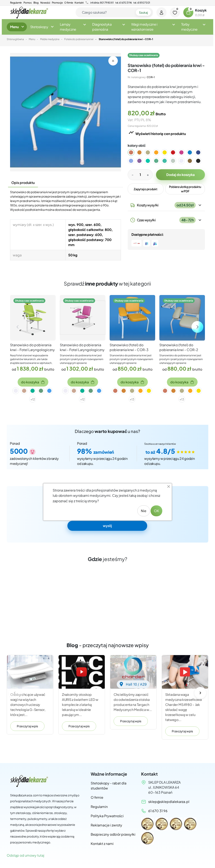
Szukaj (143, 12)
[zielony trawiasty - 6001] (150, 161)
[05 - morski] (32, 391)
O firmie (68, 2)
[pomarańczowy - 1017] (142, 152)
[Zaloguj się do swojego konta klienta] (161, 12)
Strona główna (15, 39)
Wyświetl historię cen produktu (157, 133)
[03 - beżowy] (24, 391)
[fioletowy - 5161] (142, 161)
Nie (143, 511)
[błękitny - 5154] (133, 161)
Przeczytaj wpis (27, 726)
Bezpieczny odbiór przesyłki (113, 834)
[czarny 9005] (201, 161)
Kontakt (79, 2)
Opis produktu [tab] (23, 182)
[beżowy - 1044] (150, 152)
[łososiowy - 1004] (133, 152)
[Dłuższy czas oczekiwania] (33, 317)
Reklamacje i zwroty (106, 825)
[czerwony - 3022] (175, 152)
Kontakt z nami (102, 843)
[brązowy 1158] (192, 161)
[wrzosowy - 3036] (184, 152)
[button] (188, 12)
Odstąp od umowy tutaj (25, 855)
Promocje (57, 2)
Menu (32, 39)
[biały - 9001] (184, 161)
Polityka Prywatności (107, 816)
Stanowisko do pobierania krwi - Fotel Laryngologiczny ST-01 (82, 350)
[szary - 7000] (175, 161)
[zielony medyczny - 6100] (167, 161)
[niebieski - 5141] (192, 152)
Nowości (45, 2)
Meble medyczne (49, 39)
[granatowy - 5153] (201, 152)
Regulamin (16, 2)
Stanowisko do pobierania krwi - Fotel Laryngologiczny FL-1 (32, 350)
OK (156, 511)
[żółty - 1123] (167, 152)
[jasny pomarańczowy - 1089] (159, 152)
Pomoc (28, 2)
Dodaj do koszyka (180, 174)
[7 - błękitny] (49, 391)
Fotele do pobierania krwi (78, 39)
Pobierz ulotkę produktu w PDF (185, 189)
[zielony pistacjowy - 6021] (159, 161)
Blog (36, 2)
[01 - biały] (16, 391)
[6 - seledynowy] (41, 391)
